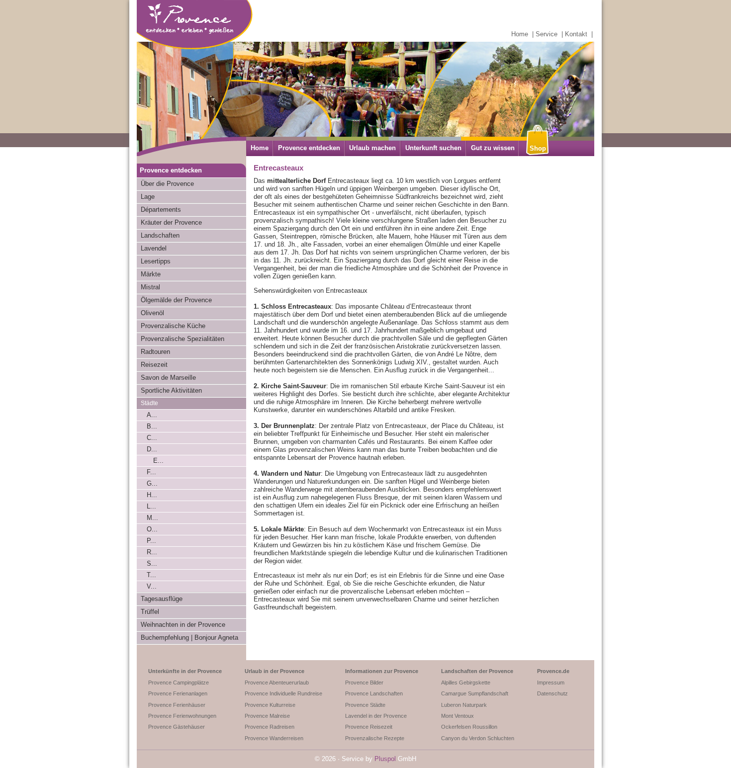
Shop (538, 148)
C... (152, 437)
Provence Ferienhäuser (176, 705)
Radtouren (155, 351)
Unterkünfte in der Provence (185, 671)
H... (152, 495)
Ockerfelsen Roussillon (469, 727)
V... (152, 586)
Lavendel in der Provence (376, 716)
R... (152, 552)
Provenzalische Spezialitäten (182, 338)
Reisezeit (154, 364)
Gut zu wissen (493, 148)
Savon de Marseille (168, 377)
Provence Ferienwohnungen (182, 716)
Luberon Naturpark (464, 705)
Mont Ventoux (457, 716)
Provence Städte (365, 705)
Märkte (151, 274)
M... (152, 517)
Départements (161, 209)
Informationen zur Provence (381, 671)
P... (151, 540)
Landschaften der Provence (477, 671)
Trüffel (150, 611)
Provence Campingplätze (178, 682)
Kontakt (576, 34)
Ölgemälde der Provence (176, 300)
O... (152, 529)
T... (151, 575)
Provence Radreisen (269, 727)
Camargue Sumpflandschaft (474, 693)
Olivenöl (152, 313)
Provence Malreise (267, 716)
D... (152, 449)
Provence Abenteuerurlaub (277, 682)
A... (152, 415)
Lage (148, 196)
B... (152, 426)
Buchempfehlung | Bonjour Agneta (189, 637)
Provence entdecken (309, 148)
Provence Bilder (364, 682)
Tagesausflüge (162, 598)
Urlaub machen (372, 148)
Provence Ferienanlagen (177, 693)
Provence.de (553, 671)
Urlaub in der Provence (274, 671)
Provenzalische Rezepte (374, 738)
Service (546, 34)
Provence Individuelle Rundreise (283, 693)
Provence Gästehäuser (176, 727)
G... (152, 483)
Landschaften (160, 235)
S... (152, 563)
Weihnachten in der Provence (183, 624)
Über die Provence (167, 183)
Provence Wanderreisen (274, 738)
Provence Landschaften (374, 693)
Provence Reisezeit (368, 727)
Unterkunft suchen (433, 148)
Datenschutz (552, 693)
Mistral (150, 287)
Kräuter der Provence (171, 222)
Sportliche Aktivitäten (171, 390)
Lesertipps (156, 261)
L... (151, 506)
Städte (149, 403)
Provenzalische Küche (173, 326)
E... (158, 460)
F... (151, 472)
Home (519, 34)
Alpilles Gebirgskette (465, 682)
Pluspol (385, 759)
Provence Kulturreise (270, 705)
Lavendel (154, 248)
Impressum (550, 682)
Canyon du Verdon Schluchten (477, 738)
